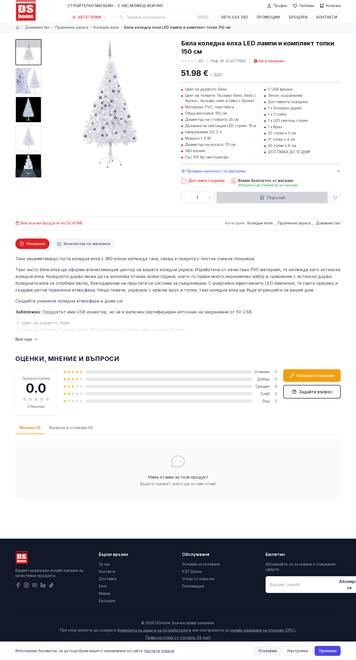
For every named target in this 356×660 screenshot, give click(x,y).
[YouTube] (34, 585)
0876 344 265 (234, 17)
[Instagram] (26, 585)
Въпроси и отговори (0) (71, 427)
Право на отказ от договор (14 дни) (178, 637)
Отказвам (267, 651)
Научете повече (159, 651)
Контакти (326, 17)
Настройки (297, 651)
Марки (104, 593)
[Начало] (17, 27)
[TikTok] (51, 585)
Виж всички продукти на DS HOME (52, 223)
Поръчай (276, 197)
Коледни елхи (106, 27)
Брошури (107, 600)
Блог (103, 586)
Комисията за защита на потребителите (154, 630)
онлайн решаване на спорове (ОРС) (263, 630)
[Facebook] (18, 585)
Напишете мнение (315, 375)
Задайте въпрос (316, 391)
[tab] (32, 244)
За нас (104, 564)
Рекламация (193, 586)
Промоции (268, 17)
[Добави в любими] (335, 197)
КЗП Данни (192, 571)
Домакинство (37, 27)
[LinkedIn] (43, 585)
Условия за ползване (201, 564)
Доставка (107, 578)
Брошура (298, 17)
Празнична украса (71, 27)
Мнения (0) (30, 427)
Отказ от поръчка (198, 578)
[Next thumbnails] (28, 173)
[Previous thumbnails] (28, 43)
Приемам (327, 651)
